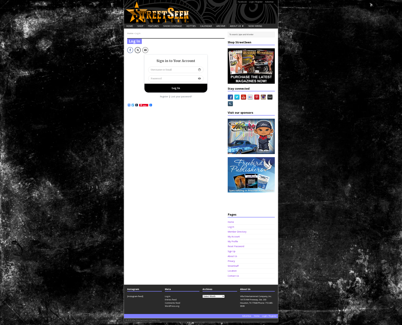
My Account (234, 236)
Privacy (231, 261)
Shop (140, 25)
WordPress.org (172, 306)
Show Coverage (172, 25)
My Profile (233, 241)
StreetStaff (233, 265)
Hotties (191, 25)
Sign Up (231, 251)
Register (164, 96)
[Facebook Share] (130, 50)
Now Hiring (255, 25)
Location (232, 270)
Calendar (206, 25)
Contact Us (233, 275)
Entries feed (171, 299)
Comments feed (172, 302)
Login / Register (256, 1)
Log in (167, 296)
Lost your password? (181, 96)
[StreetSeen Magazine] (201, 12)
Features (153, 25)
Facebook (242, 1)
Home (129, 25)
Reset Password (236, 246)
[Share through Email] (145, 50)
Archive (220, 25)
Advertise (269, 1)
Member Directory (237, 231)
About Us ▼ (237, 25)
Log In (231, 226)
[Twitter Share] (138, 50)
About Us (232, 256)
